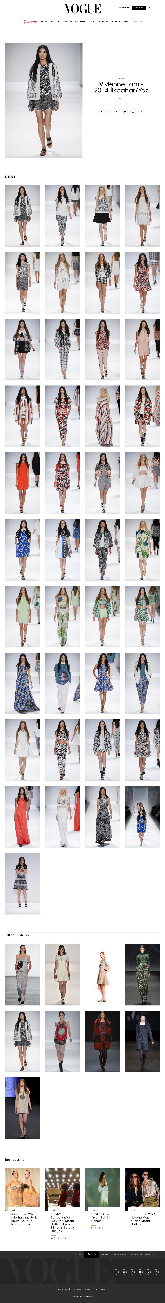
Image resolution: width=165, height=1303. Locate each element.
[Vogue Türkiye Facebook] (116, 1272)
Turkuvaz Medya (85, 1297)
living (95, 1289)
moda (60, 1289)
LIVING (92, 21)
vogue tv (103, 1289)
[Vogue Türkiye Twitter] (124, 1272)
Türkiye (90, 1254)
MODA (44, 21)
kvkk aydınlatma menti (144, 1254)
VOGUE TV (104, 21)
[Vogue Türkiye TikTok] (156, 1272)
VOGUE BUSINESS (120, 21)
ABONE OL (139, 8)
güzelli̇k (68, 1289)
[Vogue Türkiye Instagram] (132, 1272)
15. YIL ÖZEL (137, 21)
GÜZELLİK (55, 21)
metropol (87, 1289)
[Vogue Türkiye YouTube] (140, 1272)
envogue (77, 1289)
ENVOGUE (67, 21)
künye (105, 1254)
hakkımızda (120, 1254)
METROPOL (80, 21)
